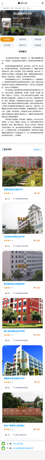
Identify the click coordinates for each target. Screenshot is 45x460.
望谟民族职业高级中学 (13, 189)
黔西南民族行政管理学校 (14, 284)
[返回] (2, 3)
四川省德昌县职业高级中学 (23, 448)
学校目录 (18, 8)
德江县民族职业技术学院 (14, 331)
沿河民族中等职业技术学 (14, 237)
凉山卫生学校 (18, 444)
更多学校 (36, 149)
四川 (23, 8)
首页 (11, 8)
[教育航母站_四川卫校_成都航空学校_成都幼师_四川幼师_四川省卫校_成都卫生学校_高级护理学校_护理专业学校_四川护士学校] (22, 3)
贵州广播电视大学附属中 (14, 426)
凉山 (28, 8)
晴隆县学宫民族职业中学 (14, 378)
